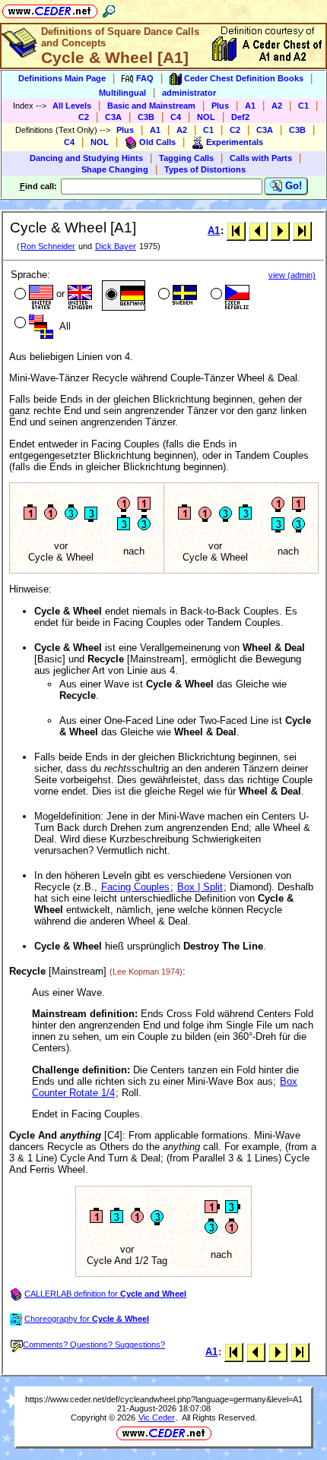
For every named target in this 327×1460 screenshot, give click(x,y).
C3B (146, 117)
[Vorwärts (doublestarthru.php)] (280, 230)
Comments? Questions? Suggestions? (94, 1344)
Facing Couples (135, 887)
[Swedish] (176, 295)
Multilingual (122, 92)
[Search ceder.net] (109, 8)
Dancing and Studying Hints (86, 158)
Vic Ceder (156, 1417)
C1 (303, 105)
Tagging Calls (186, 158)
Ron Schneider (48, 246)
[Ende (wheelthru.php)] (302, 230)
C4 (175, 117)
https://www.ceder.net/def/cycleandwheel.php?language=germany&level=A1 (164, 1399)
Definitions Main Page (62, 78)
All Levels (71, 105)
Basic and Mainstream (151, 105)
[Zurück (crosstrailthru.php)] (258, 230)
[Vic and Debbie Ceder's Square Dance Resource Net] (50, 8)
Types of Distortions (205, 169)
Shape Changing (114, 169)
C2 (83, 117)
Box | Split (200, 887)
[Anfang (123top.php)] (236, 230)
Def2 (240, 117)
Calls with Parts (261, 158)
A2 (276, 105)
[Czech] (228, 295)
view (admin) (292, 275)
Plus (220, 105)
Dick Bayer (115, 246)
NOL (206, 117)
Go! (292, 185)
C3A (113, 117)
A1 (250, 105)
